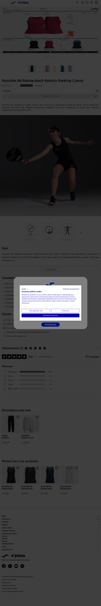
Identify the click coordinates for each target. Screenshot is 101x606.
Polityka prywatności (71, 289)
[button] (25, 289)
